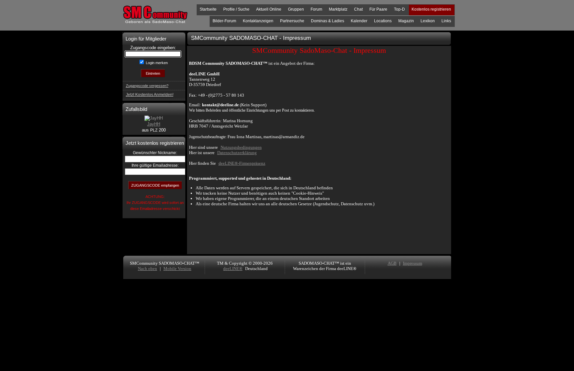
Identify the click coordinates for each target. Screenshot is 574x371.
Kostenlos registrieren (431, 9)
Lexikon (428, 21)
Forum (316, 9)
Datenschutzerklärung (237, 152)
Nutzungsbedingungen (241, 147)
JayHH (153, 124)
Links (446, 21)
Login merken (156, 63)
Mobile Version (177, 268)
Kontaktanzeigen (258, 21)
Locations (383, 21)
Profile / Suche (236, 9)
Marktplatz (338, 9)
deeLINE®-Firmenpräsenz (242, 163)
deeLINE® (232, 268)
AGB (392, 263)
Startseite (208, 9)
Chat (358, 9)
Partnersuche (292, 21)
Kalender (359, 21)
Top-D (399, 9)
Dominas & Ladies (327, 21)
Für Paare (378, 9)
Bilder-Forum (224, 21)
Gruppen (296, 9)
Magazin (406, 21)
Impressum (412, 263)
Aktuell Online (268, 9)
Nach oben (147, 268)
